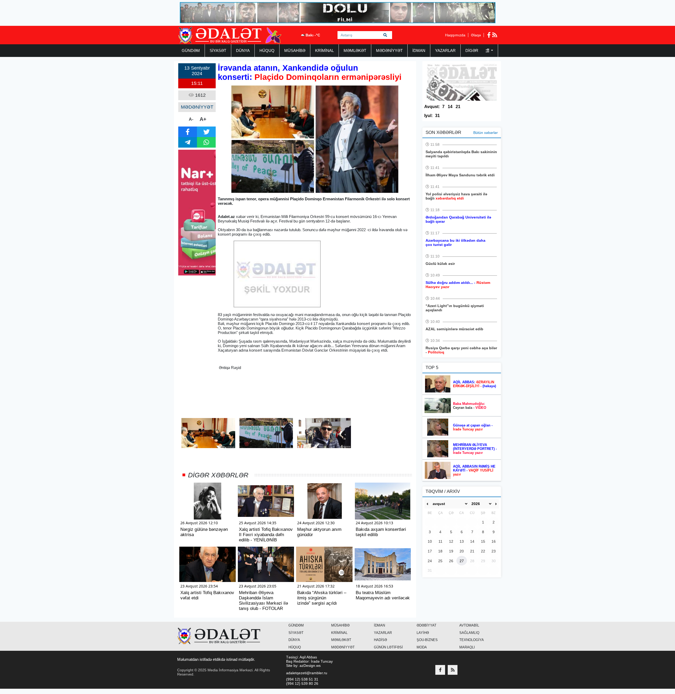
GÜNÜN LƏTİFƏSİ (388, 647)
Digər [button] (472, 50)
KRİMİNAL (324, 50)
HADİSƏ (380, 640)
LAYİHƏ (423, 633)
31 (437, 115)
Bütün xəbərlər (485, 132)
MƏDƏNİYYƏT (389, 50)
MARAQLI (467, 647)
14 (450, 106)
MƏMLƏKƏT (355, 50)
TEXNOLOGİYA (471, 640)
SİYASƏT (218, 50)
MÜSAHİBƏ (294, 50)
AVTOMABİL (469, 625)
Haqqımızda (455, 35)
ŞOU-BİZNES (427, 640)
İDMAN (418, 50)
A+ (203, 119)
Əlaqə (476, 35)
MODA (422, 647)
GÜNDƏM (191, 50)
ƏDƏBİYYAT (426, 625)
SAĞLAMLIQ (469, 633)
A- (191, 119)
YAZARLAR (445, 50)
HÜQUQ (266, 50)
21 (458, 106)
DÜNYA (243, 50)
